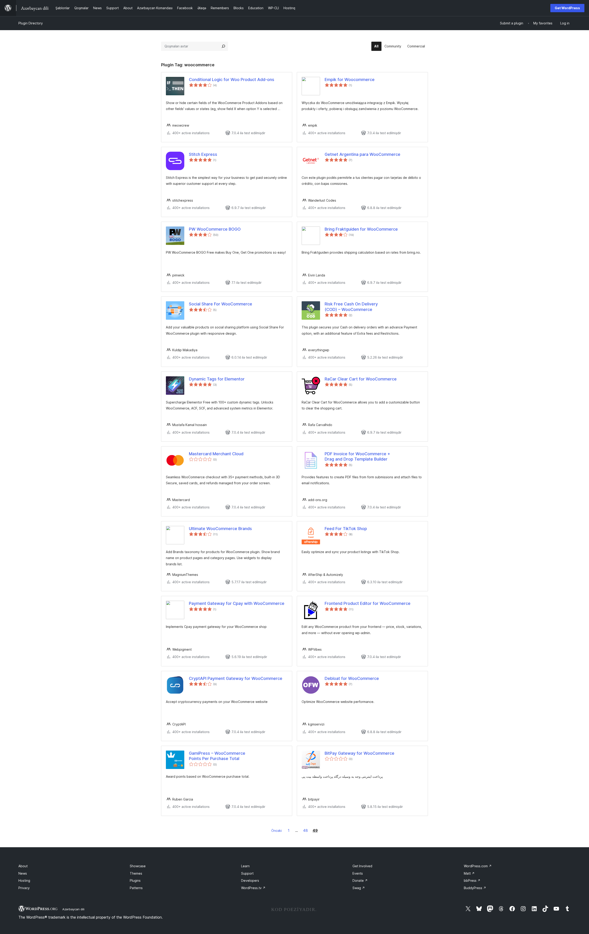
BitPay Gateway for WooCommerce (359, 753)
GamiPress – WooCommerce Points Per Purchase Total (217, 756)
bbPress (472, 880)
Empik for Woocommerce (350, 79)
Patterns (136, 888)
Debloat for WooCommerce (352, 678)
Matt (469, 873)
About (23, 866)
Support (247, 873)
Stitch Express (203, 154)
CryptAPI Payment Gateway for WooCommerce (235, 678)
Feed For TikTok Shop (346, 528)
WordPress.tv (253, 888)
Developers (250, 880)
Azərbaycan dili (73, 909)
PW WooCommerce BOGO (215, 229)
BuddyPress (475, 888)
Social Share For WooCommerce (220, 304)
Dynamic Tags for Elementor (217, 379)
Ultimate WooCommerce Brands (220, 528)
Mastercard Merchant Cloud (216, 453)
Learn (245, 866)
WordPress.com (478, 866)
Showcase (138, 866)
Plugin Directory (30, 23)
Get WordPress (567, 8)
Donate (360, 880)
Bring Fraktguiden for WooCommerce (361, 229)
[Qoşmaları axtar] (223, 46)
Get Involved (362, 866)
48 (305, 830)
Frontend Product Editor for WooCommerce (367, 603)
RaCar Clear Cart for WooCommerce (361, 379)
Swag (358, 888)
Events (357, 873)
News (22, 873)
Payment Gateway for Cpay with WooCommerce (236, 603)
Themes (136, 873)
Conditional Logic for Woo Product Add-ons (231, 79)
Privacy (24, 888)
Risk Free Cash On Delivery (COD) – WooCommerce (351, 307)
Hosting (24, 880)
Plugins (135, 880)
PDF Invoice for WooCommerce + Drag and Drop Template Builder (357, 456)
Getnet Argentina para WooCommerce (362, 154)
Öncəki (276, 830)
